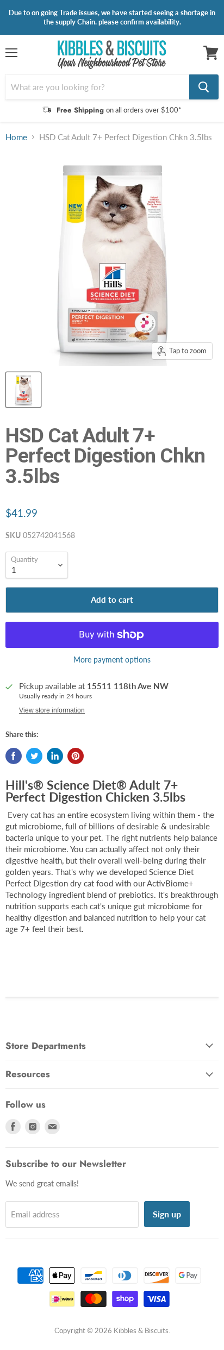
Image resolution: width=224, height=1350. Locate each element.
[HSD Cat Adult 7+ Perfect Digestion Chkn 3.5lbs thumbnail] (23, 389)
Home (16, 137)
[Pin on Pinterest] (75, 756)
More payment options (112, 659)
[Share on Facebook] (13, 756)
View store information (52, 710)
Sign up (167, 1214)
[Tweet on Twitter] (34, 756)
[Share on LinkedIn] (55, 756)
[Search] (204, 86)
